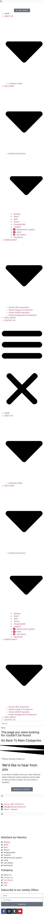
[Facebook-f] (3, 911)
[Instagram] (9, 911)
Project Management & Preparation (23, 315)
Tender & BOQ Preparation (19, 312)
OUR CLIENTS (10, 318)
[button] (22, 367)
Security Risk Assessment (19, 307)
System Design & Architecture (21, 310)
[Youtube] (19, 911)
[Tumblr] (14, 911)
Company (7, 870)
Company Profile (15, 83)
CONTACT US (9, 320)
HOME (6, 13)
